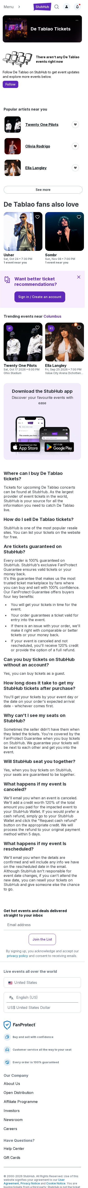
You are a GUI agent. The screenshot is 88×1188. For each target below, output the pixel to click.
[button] (16, 7)
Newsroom (13, 1119)
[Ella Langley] (64, 349)
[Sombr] (64, 238)
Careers (10, 1128)
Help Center (14, 1148)
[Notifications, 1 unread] (77, 6)
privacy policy (17, 956)
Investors (12, 1110)
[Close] (78, 276)
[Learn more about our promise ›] (20, 1025)
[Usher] (23, 238)
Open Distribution (18, 1092)
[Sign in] (66, 6)
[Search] (56, 6)
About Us (12, 1083)
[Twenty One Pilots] (23, 349)
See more (43, 190)
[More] (77, 20)
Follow (10, 84)
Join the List (42, 939)
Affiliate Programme (21, 1101)
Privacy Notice (30, 1183)
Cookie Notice (55, 1183)
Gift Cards (12, 1157)
